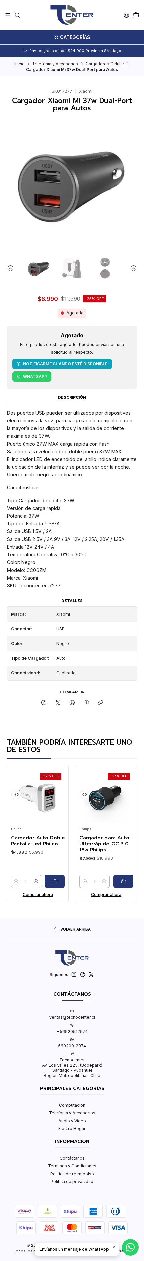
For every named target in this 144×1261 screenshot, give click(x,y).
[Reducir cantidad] (8, 881)
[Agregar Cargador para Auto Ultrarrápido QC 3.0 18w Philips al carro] (115, 881)
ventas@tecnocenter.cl (72, 1017)
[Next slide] (132, 268)
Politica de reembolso (72, 1173)
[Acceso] (126, 15)
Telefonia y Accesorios (55, 64)
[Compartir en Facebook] (44, 703)
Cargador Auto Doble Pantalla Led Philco (29, 840)
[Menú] (8, 15)
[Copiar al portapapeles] (100, 703)
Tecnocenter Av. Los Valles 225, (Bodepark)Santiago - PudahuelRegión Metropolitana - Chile (72, 1067)
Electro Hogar (72, 1128)
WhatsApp (35, 376)
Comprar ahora (29, 894)
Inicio (19, 64)
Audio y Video (72, 1120)
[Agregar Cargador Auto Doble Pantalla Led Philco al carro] (46, 881)
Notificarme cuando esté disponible (65, 363)
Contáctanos (72, 1158)
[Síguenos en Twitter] (91, 975)
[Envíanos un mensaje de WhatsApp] (130, 1247)
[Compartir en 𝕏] (58, 703)
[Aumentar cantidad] (27, 881)
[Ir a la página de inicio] (72, 15)
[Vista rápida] (7, 794)
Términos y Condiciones (72, 1165)
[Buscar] (17, 15)
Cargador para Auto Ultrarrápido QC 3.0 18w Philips (96, 843)
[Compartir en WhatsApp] (72, 703)
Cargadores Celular (105, 64)
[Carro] (136, 15)
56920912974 (72, 1045)
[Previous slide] (12, 268)
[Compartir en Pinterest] (86, 703)
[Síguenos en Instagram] (74, 975)
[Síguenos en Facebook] (83, 975)
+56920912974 (72, 1031)
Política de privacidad (72, 1181)
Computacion (72, 1105)
